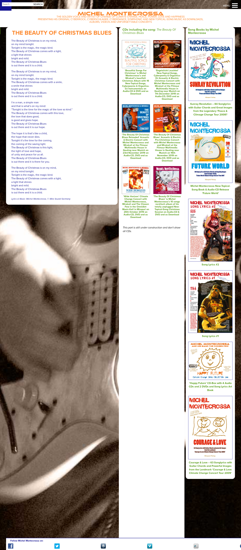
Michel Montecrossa (121, 12)
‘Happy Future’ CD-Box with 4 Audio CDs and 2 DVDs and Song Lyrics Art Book (210, 387)
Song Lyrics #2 (210, 264)
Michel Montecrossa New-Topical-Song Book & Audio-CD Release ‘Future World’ (210, 189)
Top (234, 538)
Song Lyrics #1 (210, 336)
